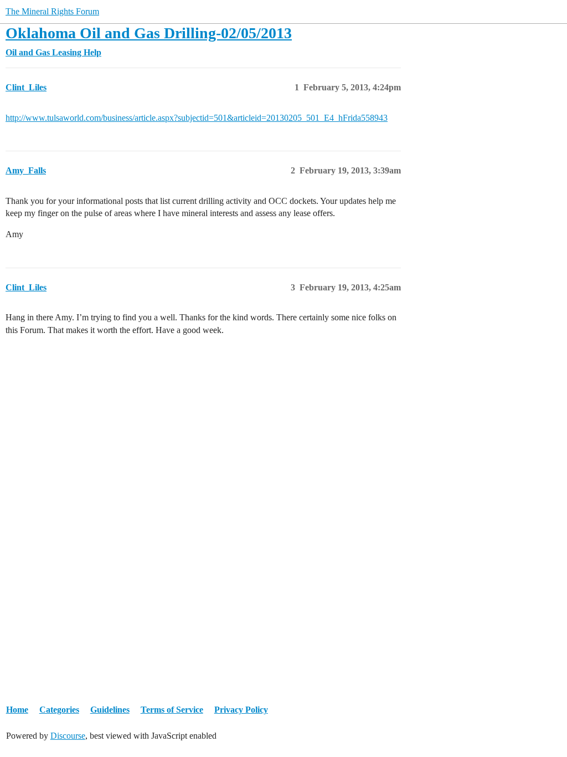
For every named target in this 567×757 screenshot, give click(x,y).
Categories (59, 709)
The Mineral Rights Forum (52, 11)
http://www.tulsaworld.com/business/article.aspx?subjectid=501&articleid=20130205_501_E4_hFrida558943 (197, 117)
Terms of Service (172, 709)
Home (17, 709)
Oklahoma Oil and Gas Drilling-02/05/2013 (149, 33)
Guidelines (110, 709)
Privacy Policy (241, 709)
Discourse (67, 735)
